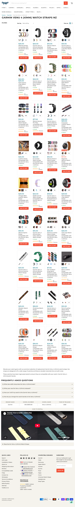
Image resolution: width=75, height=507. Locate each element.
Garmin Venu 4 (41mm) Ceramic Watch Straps (23, 271)
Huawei (35, 7)
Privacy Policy (6, 481)
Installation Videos (7, 462)
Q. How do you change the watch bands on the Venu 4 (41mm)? (21, 396)
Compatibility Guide (7, 470)
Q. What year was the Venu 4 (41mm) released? (16, 388)
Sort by (19, 23)
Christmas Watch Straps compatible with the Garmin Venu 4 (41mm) (38, 311)
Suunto (44, 7)
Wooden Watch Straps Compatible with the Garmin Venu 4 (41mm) (23, 311)
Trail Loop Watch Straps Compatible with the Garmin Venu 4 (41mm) (67, 236)
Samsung (20, 7)
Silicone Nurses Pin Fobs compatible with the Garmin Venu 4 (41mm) (38, 124)
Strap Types (30, 12)
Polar (51, 7)
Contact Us (5, 475)
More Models (6, 12)
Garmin (11, 7)
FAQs (3, 473)
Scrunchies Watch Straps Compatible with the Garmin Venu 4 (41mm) (38, 162)
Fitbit (4, 7)
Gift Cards (4, 460)
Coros (65, 7)
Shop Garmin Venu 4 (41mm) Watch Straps (16, 444)
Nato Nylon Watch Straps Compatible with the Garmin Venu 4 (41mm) (23, 124)
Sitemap (4, 485)
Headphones (18, 12)
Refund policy (5, 483)
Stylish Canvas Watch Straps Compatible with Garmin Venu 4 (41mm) (38, 199)
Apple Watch (41, 464)
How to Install (37, 409)
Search (4, 458)
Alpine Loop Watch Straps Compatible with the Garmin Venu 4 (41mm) (23, 348)
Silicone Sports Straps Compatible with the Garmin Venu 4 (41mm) (23, 236)
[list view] (72, 23)
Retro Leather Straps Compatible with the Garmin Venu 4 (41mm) (67, 273)
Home (3, 15)
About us (4, 464)
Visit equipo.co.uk (26, 475)
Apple (28, 7)
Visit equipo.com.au (27, 472)
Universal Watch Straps (44, 477)
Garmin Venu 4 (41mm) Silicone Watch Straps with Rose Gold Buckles (51, 84)
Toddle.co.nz (5, 487)
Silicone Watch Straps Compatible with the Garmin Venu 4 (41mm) (52, 48)
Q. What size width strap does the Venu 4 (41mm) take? (18, 384)
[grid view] (70, 23)
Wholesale (5, 477)
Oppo (59, 7)
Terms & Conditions (7, 479)
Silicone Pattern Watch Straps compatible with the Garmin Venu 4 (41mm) (52, 162)
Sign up (60, 470)
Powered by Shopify (7, 500)
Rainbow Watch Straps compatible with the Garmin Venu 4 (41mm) (38, 348)
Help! (39, 12)
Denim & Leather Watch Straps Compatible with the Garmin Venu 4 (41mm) (52, 236)
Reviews (4, 468)
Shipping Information (8, 466)
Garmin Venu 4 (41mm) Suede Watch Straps (51, 309)
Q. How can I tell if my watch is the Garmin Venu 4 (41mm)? (19, 392)
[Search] (66, 3)
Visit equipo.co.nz (28, 468)
